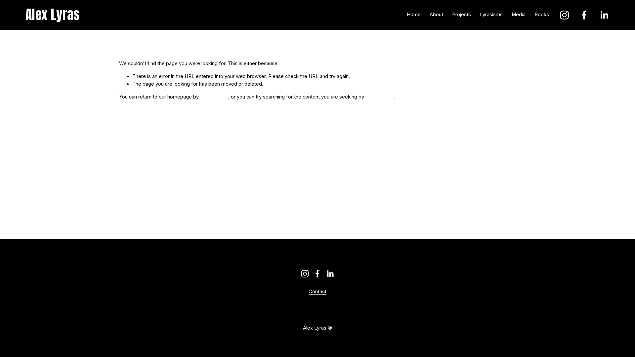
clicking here (214, 97)
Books (541, 15)
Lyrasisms (491, 15)
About (436, 15)
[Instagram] (564, 15)
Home (414, 15)
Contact (317, 292)
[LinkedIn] (604, 15)
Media (519, 15)
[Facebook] (584, 15)
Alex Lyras (52, 14)
